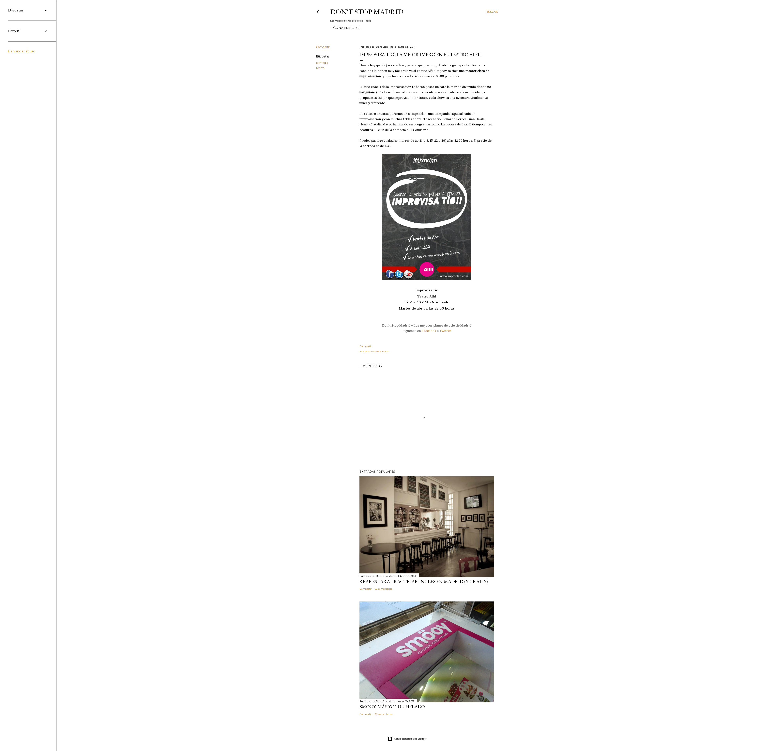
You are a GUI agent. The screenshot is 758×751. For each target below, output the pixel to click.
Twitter (445, 331)
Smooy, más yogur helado (392, 707)
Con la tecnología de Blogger (410, 738)
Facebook (429, 331)
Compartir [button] (323, 47)
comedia (322, 63)
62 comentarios (383, 588)
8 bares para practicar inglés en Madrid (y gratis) (423, 581)
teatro (320, 68)
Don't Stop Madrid (366, 11)
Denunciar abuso (21, 51)
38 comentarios (383, 713)
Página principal (346, 28)
